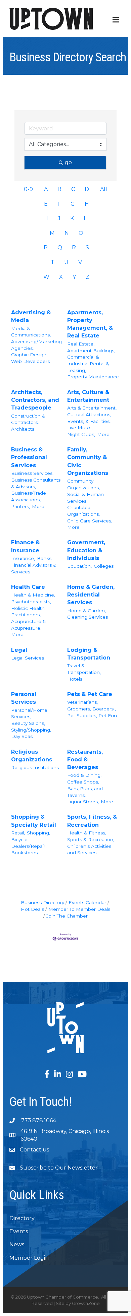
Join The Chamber (67, 916)
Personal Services (23, 698)
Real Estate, (80, 344)
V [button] (80, 262)
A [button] (46, 189)
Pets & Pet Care (89, 694)
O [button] (81, 233)
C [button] (73, 189)
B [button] (59, 189)
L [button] (85, 218)
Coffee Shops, (83, 782)
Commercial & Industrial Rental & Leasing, (88, 363)
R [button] (74, 247)
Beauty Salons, (28, 723)
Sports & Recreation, (90, 839)
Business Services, (32, 473)
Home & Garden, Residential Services (91, 595)
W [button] (46, 277)
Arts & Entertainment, (92, 408)
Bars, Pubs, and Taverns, (85, 792)
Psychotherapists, (31, 601)
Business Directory (42, 902)
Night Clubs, (81, 434)
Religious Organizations (31, 756)
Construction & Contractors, (28, 419)
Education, (79, 566)
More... (105, 434)
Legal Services (27, 658)
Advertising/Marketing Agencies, (36, 345)
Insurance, (23, 558)
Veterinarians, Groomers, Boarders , (91, 705)
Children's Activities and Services (89, 849)
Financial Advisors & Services (33, 568)
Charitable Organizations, (83, 511)
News (16, 1244)
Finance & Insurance (25, 546)
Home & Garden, (86, 610)
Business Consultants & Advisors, (35, 483)
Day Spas (22, 736)
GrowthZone (86, 1303)
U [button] (66, 262)
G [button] (73, 204)
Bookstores (24, 852)
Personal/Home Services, (29, 713)
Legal (19, 650)
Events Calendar (87, 902)
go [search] (68, 162)
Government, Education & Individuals (86, 550)
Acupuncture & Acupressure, (28, 625)
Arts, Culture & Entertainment (88, 396)
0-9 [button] (28, 189)
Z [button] (87, 277)
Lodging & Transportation (88, 654)
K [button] (72, 218)
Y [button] (74, 277)
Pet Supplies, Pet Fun (92, 715)
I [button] (47, 218)
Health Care (28, 587)
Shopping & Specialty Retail (33, 821)
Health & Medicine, (33, 595)
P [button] (46, 247)
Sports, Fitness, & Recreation (92, 821)
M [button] (52, 233)
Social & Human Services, (85, 498)
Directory (22, 1218)
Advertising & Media (31, 316)
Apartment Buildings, (91, 350)
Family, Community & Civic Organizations (87, 461)
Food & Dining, (84, 775)
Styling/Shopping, (31, 730)
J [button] (59, 218)
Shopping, (38, 832)
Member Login (29, 1258)
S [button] (87, 247)
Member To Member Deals (79, 909)
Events (18, 1231)
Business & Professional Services (29, 457)
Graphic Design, (29, 354)
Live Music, (79, 427)
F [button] (59, 204)
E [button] (46, 204)
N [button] (66, 233)
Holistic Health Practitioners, (28, 612)
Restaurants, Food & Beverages (85, 759)
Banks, (44, 558)
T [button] (52, 262)
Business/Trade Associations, (28, 496)
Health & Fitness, (86, 832)
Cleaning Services (87, 617)
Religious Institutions (35, 767)
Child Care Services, (89, 520)
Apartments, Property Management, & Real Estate (90, 324)
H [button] (87, 204)
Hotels (74, 679)
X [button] (61, 277)
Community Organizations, (83, 484)
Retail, (18, 832)
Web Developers (30, 361)
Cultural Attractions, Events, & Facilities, (89, 418)
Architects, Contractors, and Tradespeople (35, 400)
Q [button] (59, 247)
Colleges (104, 566)
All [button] (103, 189)
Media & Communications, (31, 332)
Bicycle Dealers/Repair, (28, 843)
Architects (22, 429)
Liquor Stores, (83, 801)
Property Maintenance (93, 376)
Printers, (20, 506)
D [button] (87, 189)
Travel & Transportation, (84, 669)
